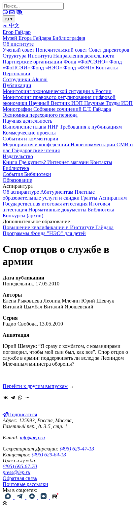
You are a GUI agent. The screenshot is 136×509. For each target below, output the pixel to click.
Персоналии (16, 73)
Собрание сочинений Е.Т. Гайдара (72, 109)
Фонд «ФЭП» (79, 67)
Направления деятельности (84, 56)
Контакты (107, 67)
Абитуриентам (57, 192)
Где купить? (33, 162)
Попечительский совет (62, 50)
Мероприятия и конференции (37, 144)
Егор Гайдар (17, 32)
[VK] (44, 497)
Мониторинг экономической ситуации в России (57, 91)
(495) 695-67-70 (20, 466)
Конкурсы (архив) (23, 215)
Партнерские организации (33, 61)
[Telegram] (13, 397)
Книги (11, 162)
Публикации (17, 85)
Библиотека (16, 168)
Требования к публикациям (91, 127)
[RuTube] (55, 497)
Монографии (18, 109)
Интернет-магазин (68, 162)
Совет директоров (108, 50)
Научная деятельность (27, 121)
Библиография (68, 38)
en (6, 25)
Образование (17, 180)
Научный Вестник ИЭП (56, 103)
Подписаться (22, 414)
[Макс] (9, 497)
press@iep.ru (16, 472)
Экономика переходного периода (40, 115)
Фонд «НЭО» (47, 67)
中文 (14, 25)
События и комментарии (30, 138)
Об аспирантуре (21, 192)
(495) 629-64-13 (49, 454)
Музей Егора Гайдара (27, 38)
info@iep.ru (32, 437)
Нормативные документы (58, 209)
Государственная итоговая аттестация (46, 203)
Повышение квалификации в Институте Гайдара (58, 227)
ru (9, 18)
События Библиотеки (27, 174)
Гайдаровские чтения (36, 150)
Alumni (40, 79)
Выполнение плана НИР (31, 127)
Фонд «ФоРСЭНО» (86, 61)
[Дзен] (32, 497)
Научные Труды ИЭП (108, 103)
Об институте (18, 44)
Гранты (90, 198)
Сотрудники (17, 79)
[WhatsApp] (20, 397)
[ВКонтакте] (6, 397)
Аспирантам (113, 198)
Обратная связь (20, 478)
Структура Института (28, 56)
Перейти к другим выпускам (35, 386)
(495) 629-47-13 (77, 448)
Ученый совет (19, 50)
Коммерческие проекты (29, 132)
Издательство (18, 156)
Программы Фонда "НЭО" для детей (44, 233)
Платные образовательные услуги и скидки (49, 195)
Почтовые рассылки (25, 484)
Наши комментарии (94, 144)
